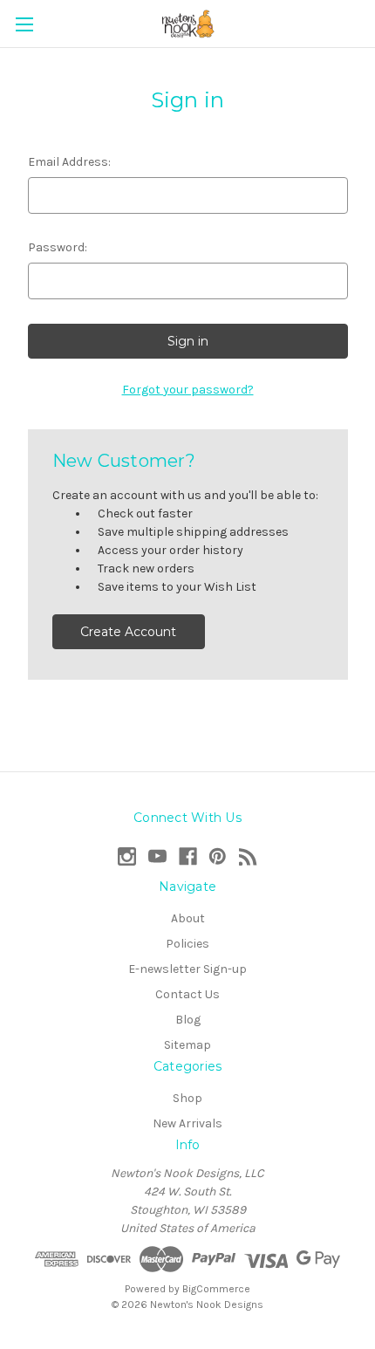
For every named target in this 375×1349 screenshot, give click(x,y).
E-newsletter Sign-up (187, 969)
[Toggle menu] (24, 24)
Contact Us (187, 994)
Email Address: (69, 161)
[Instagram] (127, 856)
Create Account (128, 632)
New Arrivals (187, 1123)
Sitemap (187, 1044)
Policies (187, 943)
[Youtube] (157, 856)
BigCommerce (216, 1289)
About (188, 918)
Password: (57, 247)
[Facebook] (188, 856)
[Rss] (248, 856)
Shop (187, 1098)
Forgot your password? (188, 389)
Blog (188, 1019)
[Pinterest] (217, 856)
